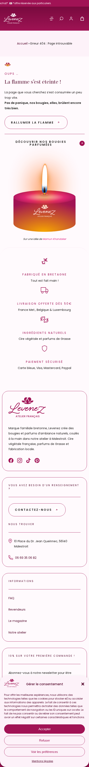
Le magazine (17, 621)
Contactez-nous (33, 510)
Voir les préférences (44, 752)
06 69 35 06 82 (25, 558)
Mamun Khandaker (54, 239)
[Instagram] (19, 461)
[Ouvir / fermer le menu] (51, 19)
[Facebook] (10, 461)
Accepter (44, 729)
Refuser (44, 740)
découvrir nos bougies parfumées (41, 143)
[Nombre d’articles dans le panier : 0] (82, 19)
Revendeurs (16, 609)
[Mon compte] (71, 19)
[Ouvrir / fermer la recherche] (61, 19)
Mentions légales (42, 761)
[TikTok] (28, 461)
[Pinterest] (37, 461)
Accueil (22, 43)
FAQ (11, 598)
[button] (83, 684)
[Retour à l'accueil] (13, 18)
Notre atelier (17, 632)
